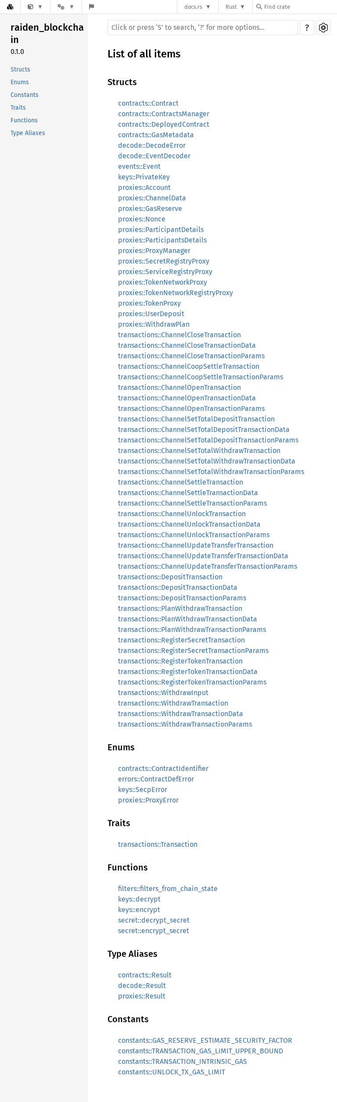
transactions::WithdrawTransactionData (180, 714)
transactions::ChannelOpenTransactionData (187, 398)
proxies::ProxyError (148, 800)
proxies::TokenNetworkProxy (162, 282)
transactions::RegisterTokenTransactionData (188, 671)
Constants (25, 95)
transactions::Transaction (157, 844)
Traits (18, 107)
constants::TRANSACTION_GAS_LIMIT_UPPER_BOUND (200, 1051)
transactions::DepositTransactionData (177, 587)
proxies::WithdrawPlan (154, 324)
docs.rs (193, 7)
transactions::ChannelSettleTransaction (180, 482)
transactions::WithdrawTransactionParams (185, 724)
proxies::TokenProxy (149, 303)
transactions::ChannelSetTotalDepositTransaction (196, 419)
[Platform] (65, 7)
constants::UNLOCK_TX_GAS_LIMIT (171, 1072)
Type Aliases (28, 133)
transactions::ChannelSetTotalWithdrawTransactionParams (211, 471)
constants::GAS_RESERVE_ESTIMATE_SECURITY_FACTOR (205, 1040)
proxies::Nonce (141, 219)
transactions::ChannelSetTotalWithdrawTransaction (199, 450)
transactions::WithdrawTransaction (173, 703)
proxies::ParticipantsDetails (162, 240)
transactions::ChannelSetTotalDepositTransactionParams (208, 440)
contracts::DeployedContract (163, 124)
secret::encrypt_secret (153, 931)
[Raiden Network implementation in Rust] (35, 7)
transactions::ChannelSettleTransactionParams (192, 503)
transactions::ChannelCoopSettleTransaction (188, 366)
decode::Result (142, 985)
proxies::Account (144, 187)
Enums (20, 82)
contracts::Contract (148, 103)
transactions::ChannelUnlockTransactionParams (193, 535)
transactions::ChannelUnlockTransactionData (189, 524)
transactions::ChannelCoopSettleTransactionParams (200, 377)
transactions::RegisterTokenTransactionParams (192, 682)
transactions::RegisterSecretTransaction (181, 640)
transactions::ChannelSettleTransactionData (188, 493)
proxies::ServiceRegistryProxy (165, 271)
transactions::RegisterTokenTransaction (180, 661)
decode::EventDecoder (154, 156)
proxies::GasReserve (150, 208)
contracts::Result (145, 975)
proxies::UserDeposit (151, 314)
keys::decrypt (139, 899)
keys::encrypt (139, 910)
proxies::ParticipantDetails (161, 229)
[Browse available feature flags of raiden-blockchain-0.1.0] (91, 7)
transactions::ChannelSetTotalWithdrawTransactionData (206, 461)
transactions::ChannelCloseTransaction (179, 335)
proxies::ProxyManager (154, 250)
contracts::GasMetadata (156, 135)
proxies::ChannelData (152, 198)
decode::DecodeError (152, 145)
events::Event (139, 166)
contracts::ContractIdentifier (163, 768)
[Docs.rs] (10, 7)
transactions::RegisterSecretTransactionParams (193, 650)
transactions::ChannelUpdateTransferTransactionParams (207, 566)
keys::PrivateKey (144, 177)
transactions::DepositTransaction (170, 577)
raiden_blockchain (47, 33)
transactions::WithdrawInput (163, 692)
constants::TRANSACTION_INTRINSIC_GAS (182, 1061)
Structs (20, 69)
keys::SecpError (142, 789)
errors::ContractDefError (156, 779)
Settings (323, 27)
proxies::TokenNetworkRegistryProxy (175, 293)
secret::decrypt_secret (154, 920)
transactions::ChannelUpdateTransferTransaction (195, 545)
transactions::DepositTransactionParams (182, 598)
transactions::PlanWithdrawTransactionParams (192, 629)
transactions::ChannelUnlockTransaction (182, 514)
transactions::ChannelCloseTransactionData (187, 345)
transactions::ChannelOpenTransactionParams (191, 408)
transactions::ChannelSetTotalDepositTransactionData (204, 429)
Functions (24, 120)
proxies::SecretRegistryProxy (163, 261)
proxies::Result (141, 996)
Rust (231, 7)
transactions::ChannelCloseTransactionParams (191, 356)
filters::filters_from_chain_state (168, 888)
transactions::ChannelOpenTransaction (179, 387)
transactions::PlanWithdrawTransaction (180, 608)
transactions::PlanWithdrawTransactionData (187, 619)
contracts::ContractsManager (163, 114)
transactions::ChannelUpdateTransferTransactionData (203, 556)
